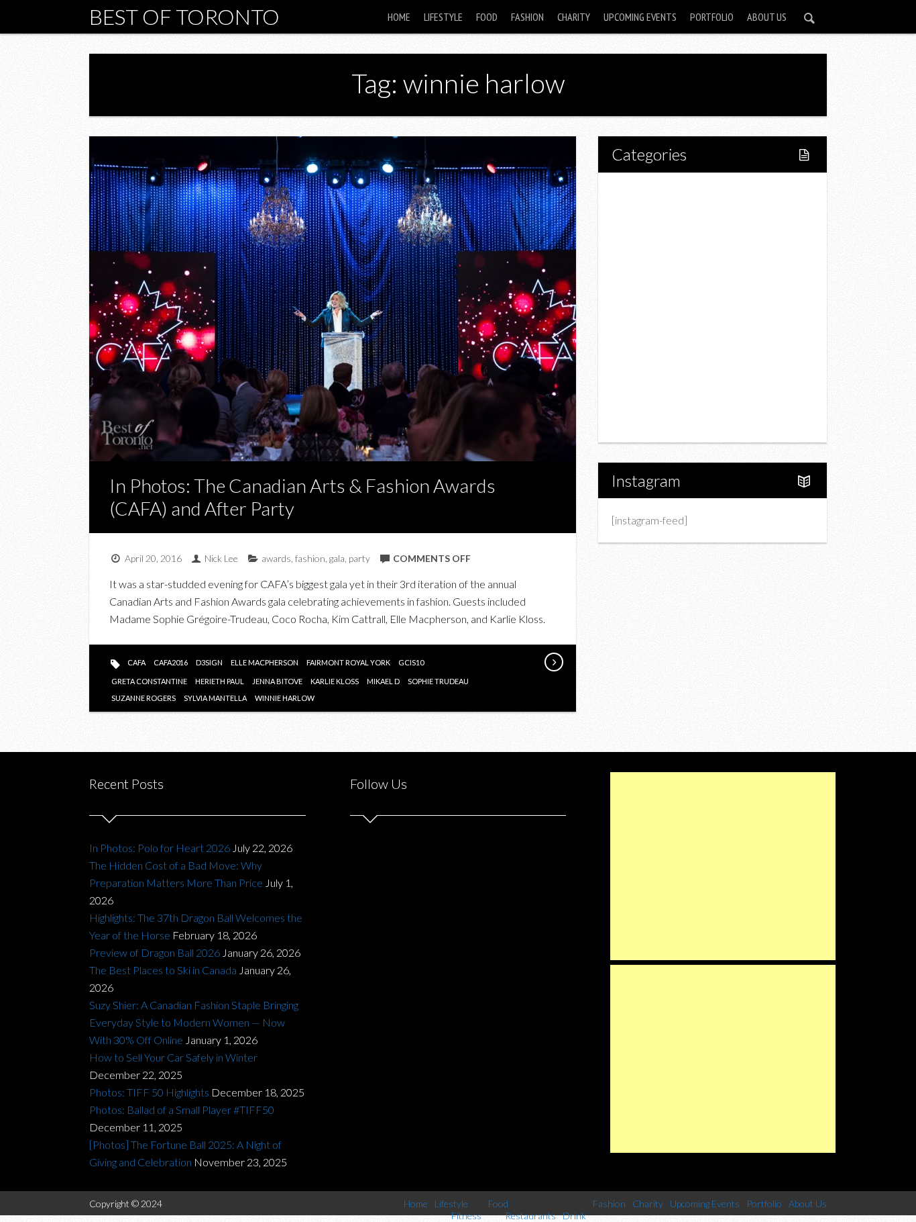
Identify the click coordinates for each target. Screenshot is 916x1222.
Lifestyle (443, 16)
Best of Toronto (184, 16)
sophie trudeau (438, 681)
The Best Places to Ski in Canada (163, 969)
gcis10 (411, 662)
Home (399, 16)
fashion (310, 558)
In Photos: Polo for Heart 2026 (159, 847)
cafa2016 (171, 662)
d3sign (209, 662)
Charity (573, 16)
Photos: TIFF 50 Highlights (149, 1092)
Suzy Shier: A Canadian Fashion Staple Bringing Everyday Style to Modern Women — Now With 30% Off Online (193, 1022)
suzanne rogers (143, 698)
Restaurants (667, 284)
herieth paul (219, 681)
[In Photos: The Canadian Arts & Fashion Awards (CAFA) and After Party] (553, 662)
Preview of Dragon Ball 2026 (154, 952)
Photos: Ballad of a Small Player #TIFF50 (181, 1109)
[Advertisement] (723, 866)
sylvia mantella (215, 698)
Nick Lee (221, 558)
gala (337, 558)
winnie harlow (284, 698)
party (359, 558)
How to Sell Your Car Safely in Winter (173, 1057)
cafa (136, 662)
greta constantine (149, 681)
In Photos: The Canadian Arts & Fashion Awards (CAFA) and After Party (302, 497)
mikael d (383, 681)
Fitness (656, 238)
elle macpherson (264, 662)
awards (276, 558)
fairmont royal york (348, 662)
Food (487, 16)
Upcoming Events (640, 16)
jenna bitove (277, 681)
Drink (652, 307)
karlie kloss (334, 681)
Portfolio (712, 16)
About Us (767, 16)
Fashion (527, 16)
